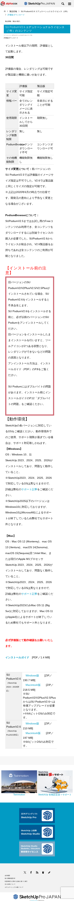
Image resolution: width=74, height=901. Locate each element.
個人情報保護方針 (10, 878)
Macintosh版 (33, 684)
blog (49, 872)
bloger (43, 872)
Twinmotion (19, 794)
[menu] (69, 4)
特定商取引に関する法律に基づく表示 (16, 881)
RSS (37, 872)
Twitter (25, 872)
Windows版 (32, 675)
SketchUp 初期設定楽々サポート (55, 794)
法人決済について (10, 884)
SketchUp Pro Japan (34, 900)
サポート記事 (29, 489)
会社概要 (7, 875)
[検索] (62, 4)
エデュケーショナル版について (14, 887)
